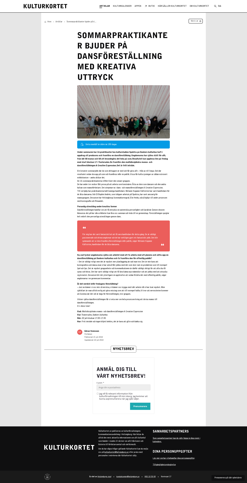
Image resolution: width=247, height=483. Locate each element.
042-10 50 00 (150, 477)
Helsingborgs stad (104, 477)
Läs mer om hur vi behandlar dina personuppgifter (173, 458)
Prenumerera (140, 406)
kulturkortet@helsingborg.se (116, 452)
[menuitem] (104, 6)
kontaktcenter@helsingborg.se (127, 477)
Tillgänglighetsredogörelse (164, 465)
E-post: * (100, 383)
